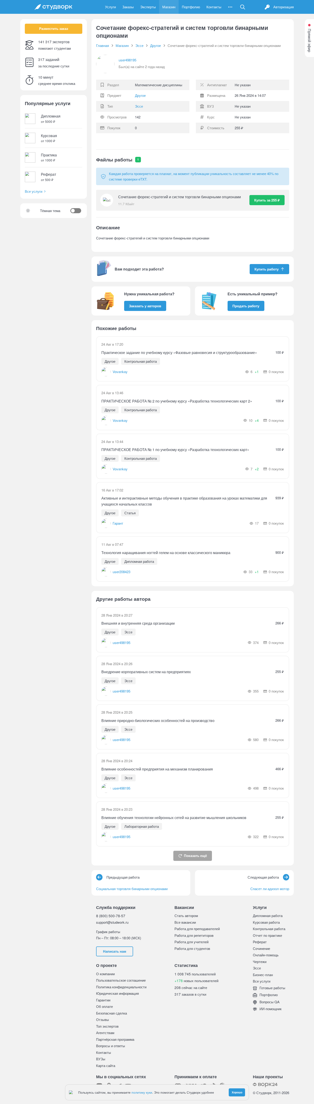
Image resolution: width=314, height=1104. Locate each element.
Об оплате (104, 1006)
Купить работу (266, 269)
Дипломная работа (268, 915)
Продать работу (245, 305)
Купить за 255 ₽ (267, 200)
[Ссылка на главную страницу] (53, 7)
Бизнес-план (263, 974)
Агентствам (105, 1032)
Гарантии (103, 1000)
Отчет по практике (267, 935)
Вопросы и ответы (110, 1045)
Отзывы (102, 1019)
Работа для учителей (191, 941)
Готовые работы (272, 987)
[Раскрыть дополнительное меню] (230, 7)
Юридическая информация (117, 993)
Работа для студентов (192, 948)
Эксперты (148, 6)
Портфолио (191, 6)
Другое (140, 95)
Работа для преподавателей (197, 928)
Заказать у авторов (145, 305)
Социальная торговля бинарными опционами (132, 888)
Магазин (168, 6)
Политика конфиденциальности (121, 986)
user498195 (127, 60)
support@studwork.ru (112, 922)
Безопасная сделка (111, 1013)
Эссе (139, 106)
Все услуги (33, 191)
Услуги (110, 6)
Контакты (213, 6)
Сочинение (261, 948)
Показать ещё (195, 855)
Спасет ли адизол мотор (269, 888)
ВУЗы (100, 1058)
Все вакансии (185, 922)
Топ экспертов (107, 1026)
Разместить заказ (53, 28)
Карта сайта (105, 1065)
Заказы (128, 6)
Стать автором (186, 915)
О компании (105, 973)
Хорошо (237, 1092)
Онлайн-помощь (266, 954)
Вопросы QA (269, 1001)
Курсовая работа (266, 922)
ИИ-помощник (270, 1008)
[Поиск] (243, 7)
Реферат (260, 941)
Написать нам (114, 951)
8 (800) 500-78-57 (110, 915)
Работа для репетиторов (194, 935)
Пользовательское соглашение (121, 980)
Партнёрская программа (115, 1039)
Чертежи (259, 961)
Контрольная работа (269, 928)
